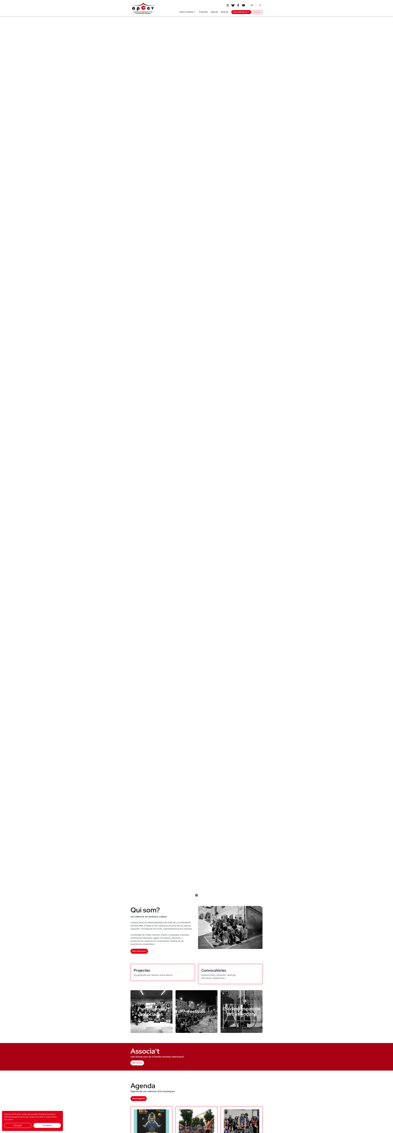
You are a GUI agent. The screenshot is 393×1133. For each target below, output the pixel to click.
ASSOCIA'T (196, 130)
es (260, 5)
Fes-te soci (137, 1063)
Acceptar (47, 1125)
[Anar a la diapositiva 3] (200, 895)
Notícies (224, 12)
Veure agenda (138, 1098)
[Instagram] (228, 5)
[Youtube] (243, 5)
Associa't (257, 12)
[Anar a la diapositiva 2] (196, 895)
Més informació (139, 951)
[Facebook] (238, 5)
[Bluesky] (233, 5)
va (252, 5)
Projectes (203, 12)
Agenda (214, 12)
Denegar (18, 1125)
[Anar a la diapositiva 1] (192, 895)
